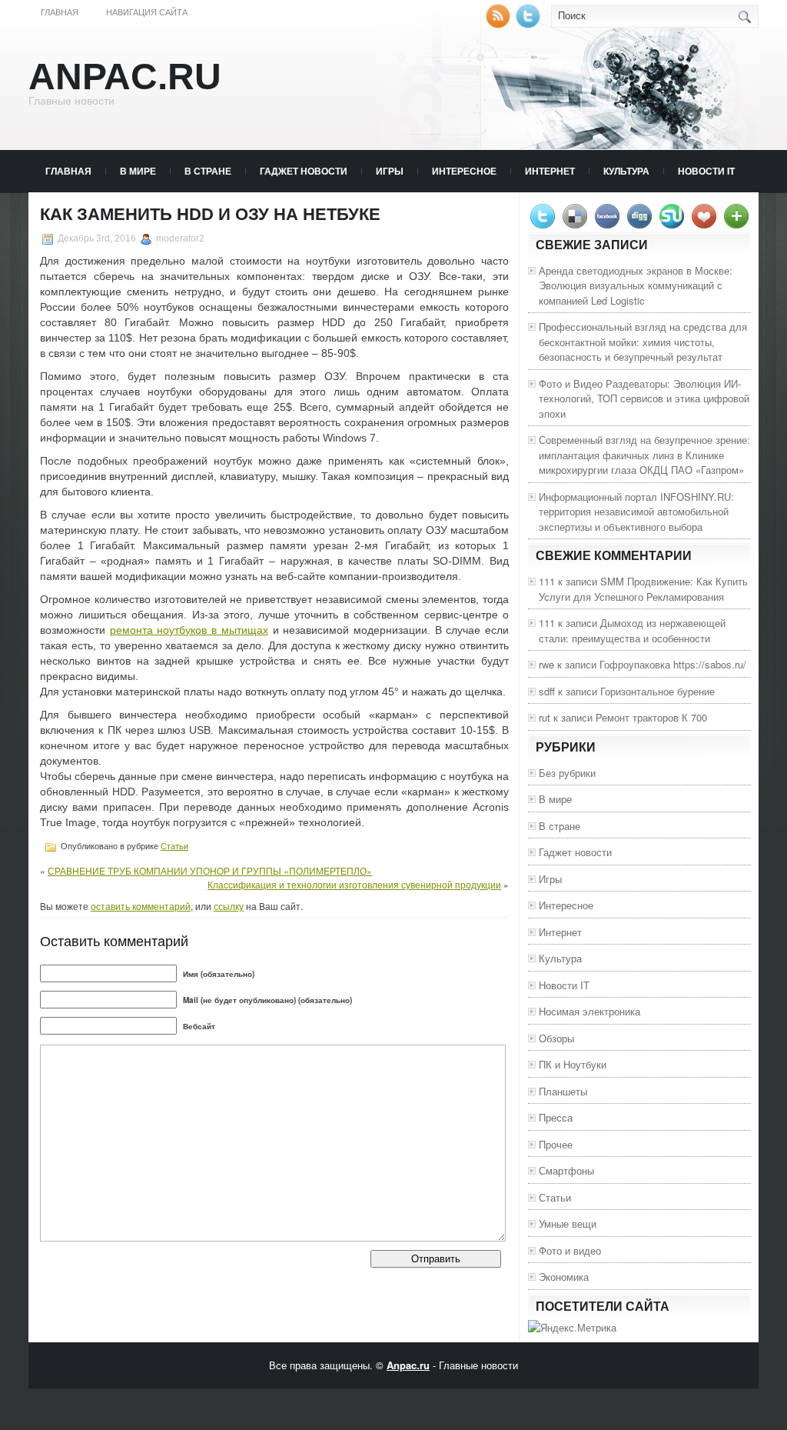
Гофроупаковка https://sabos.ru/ (672, 664)
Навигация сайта (147, 12)
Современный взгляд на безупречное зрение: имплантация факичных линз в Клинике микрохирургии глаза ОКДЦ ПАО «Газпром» (644, 454)
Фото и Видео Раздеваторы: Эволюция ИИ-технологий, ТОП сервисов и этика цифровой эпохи (644, 398)
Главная (59, 12)
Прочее (556, 1144)
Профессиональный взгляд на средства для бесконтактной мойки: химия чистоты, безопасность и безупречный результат (643, 341)
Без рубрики (567, 772)
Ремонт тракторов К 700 (651, 717)
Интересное (464, 171)
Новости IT (706, 171)
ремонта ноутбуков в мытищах (189, 630)
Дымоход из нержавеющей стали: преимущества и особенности (632, 630)
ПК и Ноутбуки (572, 1064)
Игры (389, 171)
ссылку (229, 905)
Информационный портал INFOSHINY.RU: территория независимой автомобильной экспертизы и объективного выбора (636, 511)
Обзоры (556, 1038)
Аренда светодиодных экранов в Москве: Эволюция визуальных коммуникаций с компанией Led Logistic (635, 285)
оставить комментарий (141, 905)
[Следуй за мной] (529, 24)
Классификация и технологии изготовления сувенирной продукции (354, 884)
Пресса (556, 1117)
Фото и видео (570, 1250)
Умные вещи (567, 1223)
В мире (138, 171)
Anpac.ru (124, 76)
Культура (626, 171)
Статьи (174, 846)
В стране (207, 171)
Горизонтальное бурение (657, 691)
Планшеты (563, 1091)
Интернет (550, 171)
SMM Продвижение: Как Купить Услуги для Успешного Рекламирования (643, 589)
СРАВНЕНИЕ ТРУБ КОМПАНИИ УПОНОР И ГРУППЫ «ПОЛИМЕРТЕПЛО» (210, 870)
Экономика (564, 1276)
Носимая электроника (589, 1011)
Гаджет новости (303, 171)
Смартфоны (566, 1170)
